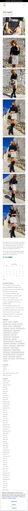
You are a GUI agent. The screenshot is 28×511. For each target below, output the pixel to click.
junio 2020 (5, 389)
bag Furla (5, 321)
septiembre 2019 (6, 408)
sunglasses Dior (12, 345)
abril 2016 (5, 487)
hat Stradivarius (6, 334)
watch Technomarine (20, 358)
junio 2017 (5, 460)
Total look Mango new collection (17, 352)
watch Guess (18, 356)
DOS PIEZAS (5, 291)
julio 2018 (5, 435)
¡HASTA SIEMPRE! (7, 285)
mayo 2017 (5, 462)
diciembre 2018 (6, 424)
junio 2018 (5, 437)
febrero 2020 (5, 397)
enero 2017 (5, 471)
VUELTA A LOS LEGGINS (8, 300)
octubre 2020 (6, 382)
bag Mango (16, 321)
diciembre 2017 (6, 450)
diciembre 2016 (6, 473)
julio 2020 (5, 387)
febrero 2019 (5, 420)
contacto (5, 369)
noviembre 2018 (6, 427)
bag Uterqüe (20, 324)
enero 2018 (5, 447)
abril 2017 (5, 464)
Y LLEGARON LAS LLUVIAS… (9, 307)
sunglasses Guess (20, 345)
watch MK (5, 358)
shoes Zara (5, 345)
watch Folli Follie (12, 356)
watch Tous (5, 360)
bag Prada (14, 324)
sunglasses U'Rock (7, 350)
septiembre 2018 (6, 431)
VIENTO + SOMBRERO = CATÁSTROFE (11, 302)
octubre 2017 (6, 454)
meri (6, 15)
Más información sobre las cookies (10, 373)
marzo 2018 (5, 443)
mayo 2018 (5, 439)
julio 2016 (5, 481)
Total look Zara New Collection (9, 354)
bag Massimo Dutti (7, 324)
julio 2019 (5, 410)
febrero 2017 (5, 468)
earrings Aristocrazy (7, 332)
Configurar (14, 507)
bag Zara (5, 326)
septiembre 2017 (6, 456)
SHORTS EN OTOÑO (7, 312)
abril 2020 (5, 393)
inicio (4, 371)
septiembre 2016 (6, 479)
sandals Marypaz (21, 343)
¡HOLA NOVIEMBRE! (7, 305)
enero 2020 (5, 399)
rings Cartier (14, 339)
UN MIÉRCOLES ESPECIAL (8, 289)
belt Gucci (10, 326)
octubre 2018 (6, 429)
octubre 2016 (6, 477)
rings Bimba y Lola (7, 339)
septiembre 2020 (6, 385)
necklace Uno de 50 (7, 337)
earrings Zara (15, 332)
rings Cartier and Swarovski (8, 341)
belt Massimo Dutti (17, 326)
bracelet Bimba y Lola (20, 328)
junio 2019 (5, 412)
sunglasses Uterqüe (16, 350)
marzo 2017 (5, 466)
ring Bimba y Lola (15, 337)
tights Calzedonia (6, 352)
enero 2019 (5, 422)
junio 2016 (5, 483)
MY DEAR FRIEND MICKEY (8, 314)
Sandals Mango (13, 343)
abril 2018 (5, 441)
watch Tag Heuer (11, 358)
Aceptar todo (14, 501)
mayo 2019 (5, 414)
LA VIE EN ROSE (6, 293)
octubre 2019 (6, 406)
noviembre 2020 (6, 380)
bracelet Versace (17, 330)
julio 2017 (5, 458)
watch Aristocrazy (20, 354)
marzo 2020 (5, 395)
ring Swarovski (6, 343)
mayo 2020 (5, 391)
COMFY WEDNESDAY (7, 295)
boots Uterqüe (6, 328)
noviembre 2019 (6, 403)
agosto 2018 (5, 433)
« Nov (4, 279)
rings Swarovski (18, 341)
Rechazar (14, 504)
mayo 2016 (5, 485)
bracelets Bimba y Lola (7, 330)
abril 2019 (5, 416)
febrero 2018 (5, 445)
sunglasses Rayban (14, 347)
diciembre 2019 (6, 401)
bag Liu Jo (10, 321)
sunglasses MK (6, 347)
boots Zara (12, 328)
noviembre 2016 (6, 475)
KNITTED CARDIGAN (7, 287)
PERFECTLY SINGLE (7, 316)
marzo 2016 (5, 489)
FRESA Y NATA (6, 297)
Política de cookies (7, 375)
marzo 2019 (5, 418)
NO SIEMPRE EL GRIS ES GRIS (9, 310)
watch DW (5, 356)
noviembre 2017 (6, 452)
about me (5, 366)
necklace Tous (13, 334)
